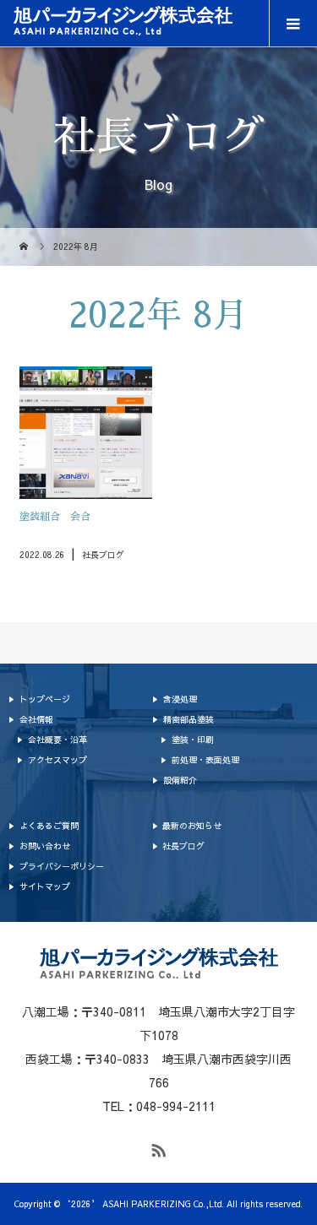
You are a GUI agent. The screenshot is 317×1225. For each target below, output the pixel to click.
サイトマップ (44, 886)
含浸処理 (180, 699)
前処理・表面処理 (205, 760)
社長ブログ (183, 846)
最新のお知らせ (191, 826)
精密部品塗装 (188, 719)
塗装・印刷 (193, 739)
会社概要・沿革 (57, 739)
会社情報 (36, 719)
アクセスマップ (57, 760)
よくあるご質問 (49, 826)
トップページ (44, 699)
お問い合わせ (44, 846)
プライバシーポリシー (61, 866)
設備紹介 (180, 780)
